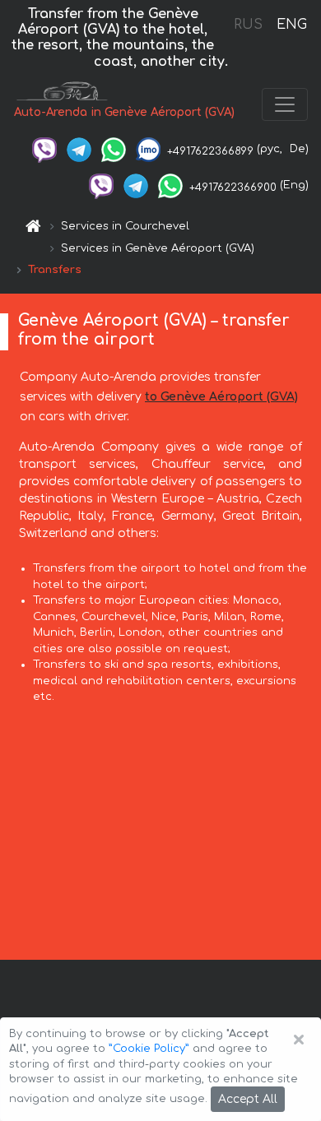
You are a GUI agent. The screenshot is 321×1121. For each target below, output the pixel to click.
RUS (248, 24)
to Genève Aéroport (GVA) (221, 397)
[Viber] (44, 149)
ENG (291, 24)
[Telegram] (79, 149)
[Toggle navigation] (285, 104)
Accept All (247, 1099)
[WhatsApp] (113, 149)
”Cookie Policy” (149, 1048)
